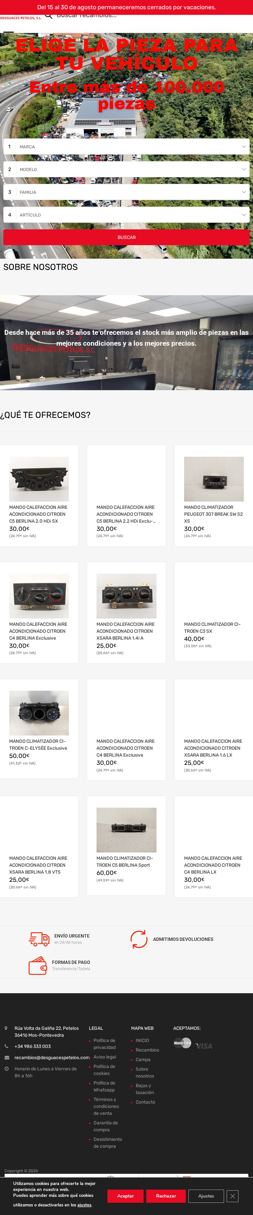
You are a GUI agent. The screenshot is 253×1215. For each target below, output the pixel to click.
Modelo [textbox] (28, 169)
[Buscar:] (138, 15)
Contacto (145, 1102)
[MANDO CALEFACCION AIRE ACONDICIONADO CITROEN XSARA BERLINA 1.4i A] (126, 596)
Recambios (147, 1050)
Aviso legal (105, 1057)
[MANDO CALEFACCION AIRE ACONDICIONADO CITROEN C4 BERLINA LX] (214, 830)
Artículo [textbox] (30, 215)
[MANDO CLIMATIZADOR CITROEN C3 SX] (214, 596)
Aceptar (125, 1196)
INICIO (142, 1040)
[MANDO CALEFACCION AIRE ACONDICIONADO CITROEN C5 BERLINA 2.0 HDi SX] (39, 479)
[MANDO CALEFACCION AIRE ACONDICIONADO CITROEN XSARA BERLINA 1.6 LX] (214, 713)
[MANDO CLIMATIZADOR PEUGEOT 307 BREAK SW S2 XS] (214, 479)
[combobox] (126, 146)
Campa (143, 1059)
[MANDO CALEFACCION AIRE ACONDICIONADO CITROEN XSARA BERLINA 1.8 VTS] (39, 830)
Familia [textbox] (28, 192)
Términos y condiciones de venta (106, 1106)
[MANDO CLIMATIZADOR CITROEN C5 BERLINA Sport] (126, 830)
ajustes (84, 1205)
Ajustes (206, 1196)
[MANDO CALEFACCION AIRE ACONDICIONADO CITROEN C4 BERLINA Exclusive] (39, 596)
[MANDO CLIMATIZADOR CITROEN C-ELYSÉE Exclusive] (39, 713)
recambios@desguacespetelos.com (52, 1057)
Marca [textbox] (27, 146)
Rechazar (166, 1196)
